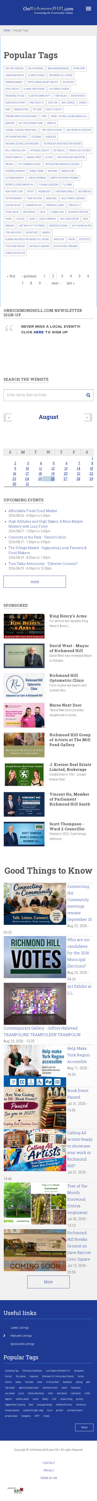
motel (50, 1393)
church (64, 1387)
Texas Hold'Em (34, 198)
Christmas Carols (64, 191)
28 (78, 478)
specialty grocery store (29, 1387)
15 (91, 468)
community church (74, 1410)
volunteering (35, 68)
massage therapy (44, 1404)
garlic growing (47, 219)
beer (85, 219)
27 (66, 478)
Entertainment (13, 198)
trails (49, 1410)
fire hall (8, 1376)
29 (91, 478)
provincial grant (55, 205)
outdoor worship (14, 178)
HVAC (87, 1393)
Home (7, 30)
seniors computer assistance (21, 116)
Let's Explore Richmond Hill (58, 1370)
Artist (30, 191)
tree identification (51, 130)
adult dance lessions (73, 198)
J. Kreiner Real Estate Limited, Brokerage (70, 767)
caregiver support (15, 102)
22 (91, 473)
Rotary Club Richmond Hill (20, 184)
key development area (31, 123)
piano (8, 219)
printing (79, 1399)
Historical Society (39, 150)
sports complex (13, 157)
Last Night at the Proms (32, 225)
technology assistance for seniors (62, 143)
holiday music (13, 205)
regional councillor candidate (22, 143)
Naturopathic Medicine (78, 130)
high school (10, 1387)
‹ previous (29, 276)
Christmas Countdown (32, 1370)
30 (14, 484)
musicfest (68, 82)
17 (27, 473)
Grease (82, 102)
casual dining (66, 1399)
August (48, 416)
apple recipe (12, 89)
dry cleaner (10, 1393)
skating (79, 1382)
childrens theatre (59, 89)
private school (11, 1416)
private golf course (79, 150)
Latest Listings (20, 1327)
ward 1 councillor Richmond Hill (69, 116)
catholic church (22, 1399)
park (88, 1382)
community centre (50, 1387)
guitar (49, 157)
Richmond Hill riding (61, 75)
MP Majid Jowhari (39, 246)
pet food (59, 1410)
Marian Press (34, 157)
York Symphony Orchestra (71, 157)
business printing (78, 212)
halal (43, 212)
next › (56, 283)
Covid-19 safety (54, 109)
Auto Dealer (62, 1393)
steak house (12, 212)
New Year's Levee (14, 191)
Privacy (49, 1470)
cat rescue (59, 150)
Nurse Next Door (65, 705)
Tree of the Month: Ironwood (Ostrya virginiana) (77, 1199)
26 (53, 478)
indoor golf (44, 191)
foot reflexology (14, 68)
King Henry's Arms (68, 615)
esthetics (84, 239)
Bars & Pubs (68, 171)
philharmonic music (29, 164)
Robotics (51, 123)
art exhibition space (16, 137)
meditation (76, 1393)
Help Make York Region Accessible (78, 1055)
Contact (49, 1463)
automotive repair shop (33, 1410)
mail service (68, 102)
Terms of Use (48, 1478)
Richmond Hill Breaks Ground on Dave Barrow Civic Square (79, 1245)
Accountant (79, 1370)
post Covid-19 (37, 102)
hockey (18, 1382)
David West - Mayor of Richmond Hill (69, 648)
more (35, 581)
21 (78, 473)
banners (10, 123)
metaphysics (78, 96)
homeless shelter (15, 253)
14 (78, 468)
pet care (37, 109)
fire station (21, 1376)
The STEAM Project (15, 246)
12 (53, 468)
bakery (45, 1399)
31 (27, 484)
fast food (29, 1382)
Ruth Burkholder (81, 225)
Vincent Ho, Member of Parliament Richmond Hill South (69, 799)
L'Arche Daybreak (37, 178)
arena (39, 1382)
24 (27, 478)
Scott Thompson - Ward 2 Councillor (67, 826)
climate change (36, 75)
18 (40, 473)
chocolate (50, 137)
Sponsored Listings (22, 1344)
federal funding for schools (21, 130)
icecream (36, 137)
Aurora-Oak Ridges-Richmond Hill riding (27, 239)
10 (27, 468)
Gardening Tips (12, 1370)
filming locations (48, 184)
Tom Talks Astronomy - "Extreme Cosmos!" (43, 563)
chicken (46, 1416)
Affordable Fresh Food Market (32, 511)
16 (14, 473)
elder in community (39, 96)
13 (66, 468)
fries (44, 116)
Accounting (75, 1387)
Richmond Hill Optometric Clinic (66, 678)
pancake (9, 225)
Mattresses (29, 212)
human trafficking (34, 89)
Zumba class (57, 212)
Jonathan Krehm (14, 75)
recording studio (14, 96)
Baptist (8, 1399)
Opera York (79, 68)
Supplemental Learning (15, 1404)
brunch (9, 164)
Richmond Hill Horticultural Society (58, 1376)
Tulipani (67, 184)
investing (58, 239)
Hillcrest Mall (52, 1382)
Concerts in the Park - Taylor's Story (37, 537)
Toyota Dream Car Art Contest (43, 82)
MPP (37, 1416)
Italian (81, 1376)
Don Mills (74, 205)
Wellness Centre (69, 219)
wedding (52, 171)
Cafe (54, 1399)
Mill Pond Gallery (15, 150)
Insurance (34, 1376)
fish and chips (13, 232)
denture (52, 102)
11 (40, 468)
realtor (36, 1399)
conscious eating (58, 225)
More (48, 1281)
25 (40, 478)
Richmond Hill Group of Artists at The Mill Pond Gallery (70, 739)
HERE (39, 332)
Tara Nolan (61, 96)
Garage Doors (36, 171)
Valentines (32, 232)
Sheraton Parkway (15, 171)
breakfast (67, 1382)
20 (66, 473)
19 (53, 473)
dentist (8, 1382)
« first (11, 276)
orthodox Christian (64, 1404)
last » (71, 283)
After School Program (65, 246)
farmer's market (14, 82)
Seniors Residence (36, 1393)
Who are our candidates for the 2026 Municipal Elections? (78, 952)
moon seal (51, 198)
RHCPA (72, 239)
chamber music (33, 205)
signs (32, 219)
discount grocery (12, 1410)
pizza (21, 1393)
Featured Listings (21, 1335)
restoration (84, 191)
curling (20, 219)
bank (31, 1404)
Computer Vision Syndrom (64, 178)
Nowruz (46, 232)
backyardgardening (58, 68)
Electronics (81, 1404)
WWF (7, 109)
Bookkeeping (21, 109)
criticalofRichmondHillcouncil (62, 164)
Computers (26, 1416)
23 (14, 478)
